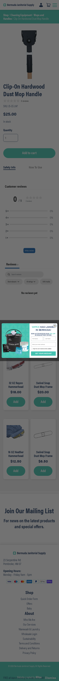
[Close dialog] (55, 326)
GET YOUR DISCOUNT (43, 353)
